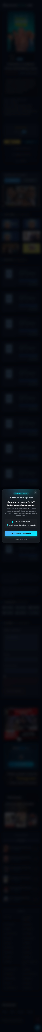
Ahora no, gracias (21, 539)
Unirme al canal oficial (22, 533)
